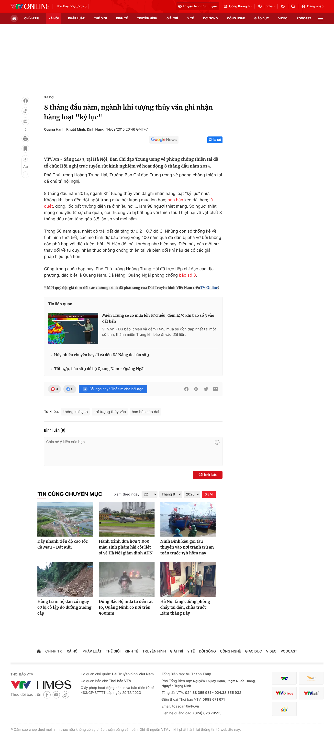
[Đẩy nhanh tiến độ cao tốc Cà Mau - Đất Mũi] (65, 519)
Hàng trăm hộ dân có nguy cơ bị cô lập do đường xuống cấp (64, 607)
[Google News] (163, 140)
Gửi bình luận (208, 475)
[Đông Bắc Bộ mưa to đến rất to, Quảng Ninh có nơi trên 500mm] (126, 579)
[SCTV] (284, 709)
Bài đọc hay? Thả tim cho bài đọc (116, 389)
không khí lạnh (75, 411)
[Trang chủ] (14, 18)
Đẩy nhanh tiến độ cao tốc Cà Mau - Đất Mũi (62, 544)
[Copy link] (25, 111)
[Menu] (320, 18)
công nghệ (236, 18)
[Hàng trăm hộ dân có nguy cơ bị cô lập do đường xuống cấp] (65, 579)
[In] (25, 138)
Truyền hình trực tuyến (200, 6)
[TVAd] (311, 678)
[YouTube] (56, 694)
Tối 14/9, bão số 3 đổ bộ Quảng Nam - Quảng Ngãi (99, 369)
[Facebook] (25, 101)
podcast (304, 18)
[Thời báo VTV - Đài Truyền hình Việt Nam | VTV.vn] (30, 6)
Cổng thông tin (240, 6)
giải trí (172, 18)
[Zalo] (196, 389)
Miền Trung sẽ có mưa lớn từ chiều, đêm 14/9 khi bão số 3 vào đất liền (158, 318)
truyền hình (147, 18)
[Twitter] (206, 389)
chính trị (31, 18)
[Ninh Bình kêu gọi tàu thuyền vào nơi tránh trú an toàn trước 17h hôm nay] (188, 519)
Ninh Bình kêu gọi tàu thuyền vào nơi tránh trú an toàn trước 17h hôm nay (187, 547)
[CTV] (284, 693)
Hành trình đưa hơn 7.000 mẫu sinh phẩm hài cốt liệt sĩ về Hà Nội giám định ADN (126, 547)
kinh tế (122, 18)
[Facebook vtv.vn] (284, 6)
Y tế (190, 18)
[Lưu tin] (25, 149)
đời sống (210, 18)
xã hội (53, 18)
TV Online (209, 288)
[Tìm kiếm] (294, 6)
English (269, 6)
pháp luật (76, 18)
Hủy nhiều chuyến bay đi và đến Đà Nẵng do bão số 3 (101, 355)
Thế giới (100, 18)
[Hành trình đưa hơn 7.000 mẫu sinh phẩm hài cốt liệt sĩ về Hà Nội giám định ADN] (126, 519)
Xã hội (49, 97)
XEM (209, 494)
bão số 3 (187, 275)
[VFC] (284, 678)
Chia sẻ (215, 140)
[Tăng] (25, 159)
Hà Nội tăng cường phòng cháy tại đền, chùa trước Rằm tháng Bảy (185, 607)
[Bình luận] (25, 121)
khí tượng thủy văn (110, 411)
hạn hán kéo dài (145, 411)
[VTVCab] (311, 693)
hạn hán (175, 200)
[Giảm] (25, 173)
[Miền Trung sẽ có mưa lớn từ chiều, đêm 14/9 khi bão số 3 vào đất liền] (73, 328)
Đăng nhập (315, 6)
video (283, 18)
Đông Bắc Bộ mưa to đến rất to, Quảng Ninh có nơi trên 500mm (126, 607)
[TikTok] (65, 694)
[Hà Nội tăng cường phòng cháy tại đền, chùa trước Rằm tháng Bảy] (188, 579)
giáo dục (261, 18)
